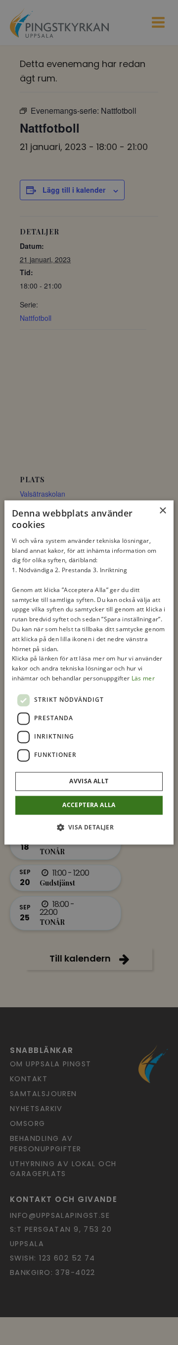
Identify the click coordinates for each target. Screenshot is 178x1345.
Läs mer (143, 678)
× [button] (162, 511)
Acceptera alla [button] (89, 805)
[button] (89, 827)
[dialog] (89, 672)
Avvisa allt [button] (88, 781)
